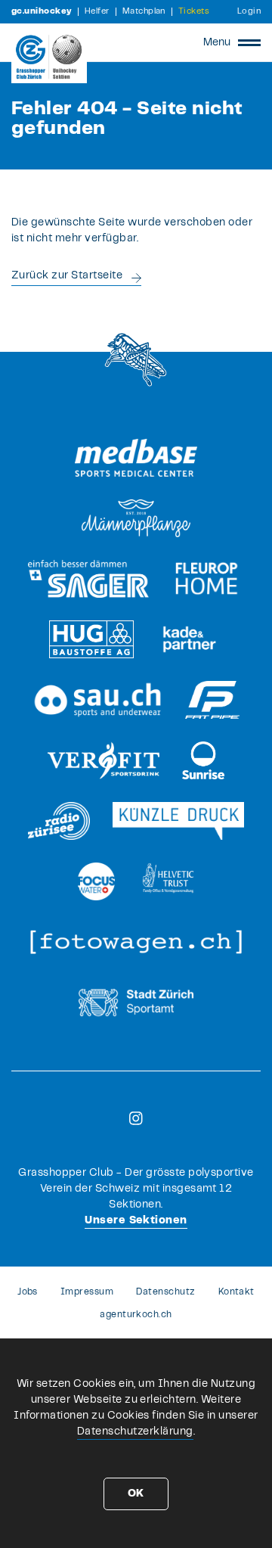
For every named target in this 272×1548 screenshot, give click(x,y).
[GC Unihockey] (49, 56)
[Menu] (249, 42)
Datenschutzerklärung (135, 1431)
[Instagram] (136, 1118)
